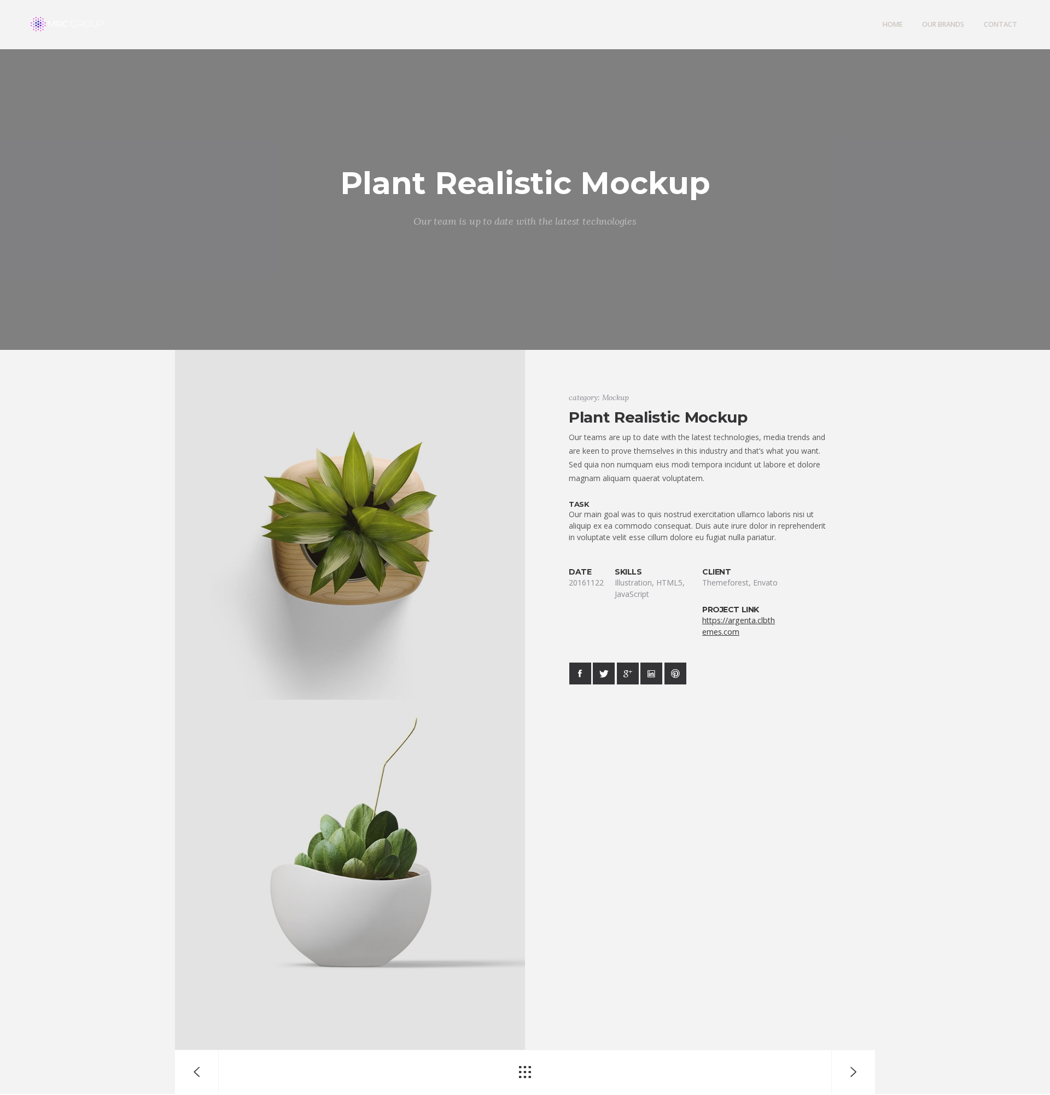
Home (892, 24)
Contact (1000, 24)
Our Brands (943, 24)
